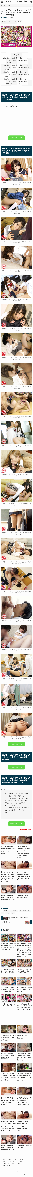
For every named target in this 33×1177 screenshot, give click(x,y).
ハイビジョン (15, 910)
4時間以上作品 (6, 910)
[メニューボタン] (2, 2)
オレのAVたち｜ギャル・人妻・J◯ (16, 2)
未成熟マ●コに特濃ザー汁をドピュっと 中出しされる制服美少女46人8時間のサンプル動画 (17, 60)
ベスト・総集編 (22, 910)
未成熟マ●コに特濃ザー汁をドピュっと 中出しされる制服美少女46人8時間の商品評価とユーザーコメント (17, 81)
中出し (29, 910)
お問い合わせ (15, 1171)
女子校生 (5, 17)
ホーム (9, 1171)
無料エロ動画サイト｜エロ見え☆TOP (13, 1159)
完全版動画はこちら (16, 137)
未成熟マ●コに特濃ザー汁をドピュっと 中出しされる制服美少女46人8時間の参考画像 (17, 67)
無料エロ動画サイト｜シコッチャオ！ (13, 1161)
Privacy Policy (22, 1171)
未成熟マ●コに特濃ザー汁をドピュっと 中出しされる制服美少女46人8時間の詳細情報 (17, 74)
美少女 (12, 913)
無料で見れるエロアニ (9, 1165)
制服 (3, 913)
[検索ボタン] (31, 2)
